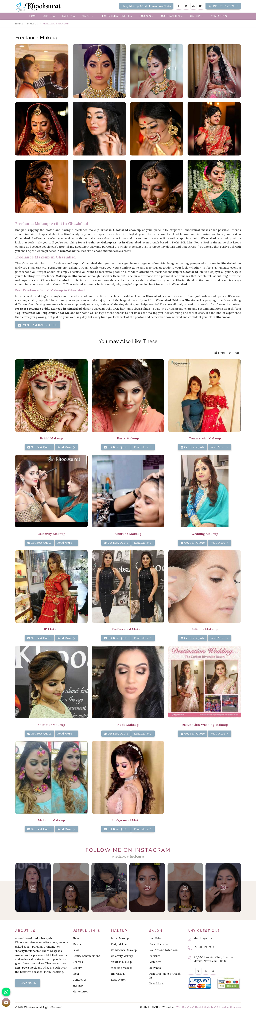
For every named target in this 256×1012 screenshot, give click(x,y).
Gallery (195, 16)
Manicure (155, 961)
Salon (86, 16)
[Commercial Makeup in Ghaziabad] (204, 395)
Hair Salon (155, 938)
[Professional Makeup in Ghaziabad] (128, 586)
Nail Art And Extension (163, 950)
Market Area (80, 991)
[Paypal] (200, 983)
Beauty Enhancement (115, 16)
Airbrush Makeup (121, 961)
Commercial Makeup (124, 950)
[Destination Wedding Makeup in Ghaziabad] (204, 682)
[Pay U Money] (228, 983)
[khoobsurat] (51, 7)
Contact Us (219, 16)
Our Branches (170, 16)
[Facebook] (179, 6)
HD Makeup (118, 973)
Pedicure (154, 956)
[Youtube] (193, 6)
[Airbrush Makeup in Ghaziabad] (128, 491)
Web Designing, (185, 1007)
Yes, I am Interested (39, 325)
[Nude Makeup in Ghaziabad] (128, 682)
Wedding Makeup (122, 967)
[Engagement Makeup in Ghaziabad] (128, 777)
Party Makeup (119, 944)
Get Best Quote (40, 447)
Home (32, 16)
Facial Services (158, 944)
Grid (221, 353)
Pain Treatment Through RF (165, 975)
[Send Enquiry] (6, 1002)
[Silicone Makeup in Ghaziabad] (204, 586)
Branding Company (230, 1007)
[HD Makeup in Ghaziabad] (51, 586)
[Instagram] (201, 6)
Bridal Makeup (120, 938)
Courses (145, 16)
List (236, 353)
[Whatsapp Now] (6, 992)
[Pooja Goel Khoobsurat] (33, 887)
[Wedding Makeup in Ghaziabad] (204, 491)
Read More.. (118, 979)
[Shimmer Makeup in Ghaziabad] (51, 682)
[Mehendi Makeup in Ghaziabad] (51, 777)
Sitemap (78, 985)
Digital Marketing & (206, 1007)
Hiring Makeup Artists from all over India (146, 6)
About (47, 16)
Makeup (67, 16)
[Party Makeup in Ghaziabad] (128, 395)
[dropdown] (54, 16)
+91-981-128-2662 (225, 6)
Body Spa (155, 967)
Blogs (76, 973)
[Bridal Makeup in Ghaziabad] (51, 395)
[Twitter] (186, 6)
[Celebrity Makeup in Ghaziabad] (51, 491)
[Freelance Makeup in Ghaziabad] (41, 71)
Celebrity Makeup (122, 956)
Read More (65, 447)
